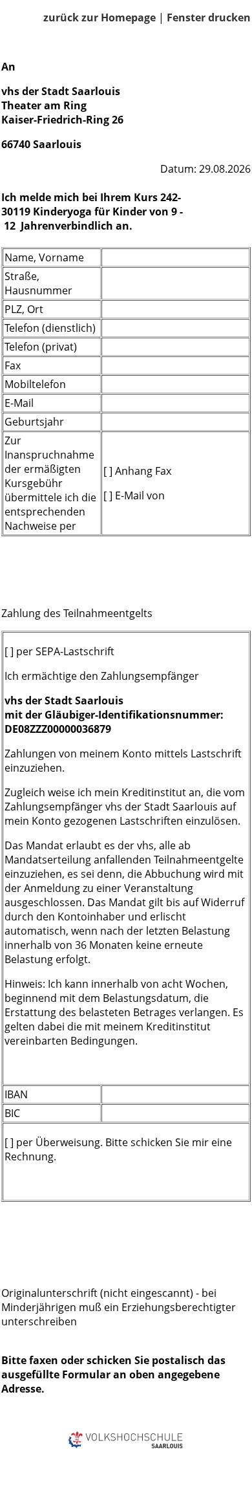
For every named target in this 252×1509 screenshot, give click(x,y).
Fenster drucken (209, 17)
